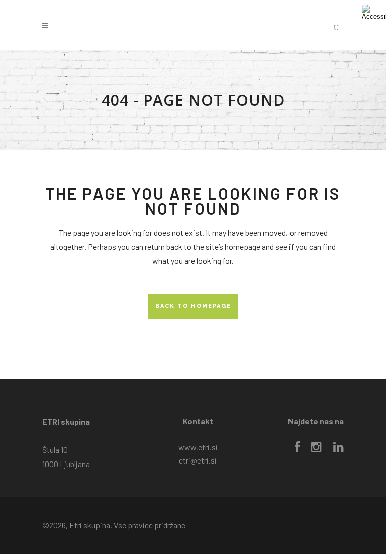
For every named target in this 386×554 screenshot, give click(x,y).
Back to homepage (193, 306)
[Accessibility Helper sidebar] (374, 12)
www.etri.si (198, 447)
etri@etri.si (198, 460)
